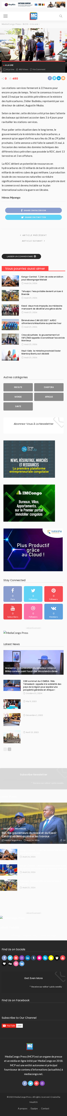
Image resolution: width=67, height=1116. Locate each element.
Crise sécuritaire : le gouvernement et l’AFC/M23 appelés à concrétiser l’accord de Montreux (43, 337)
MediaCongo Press (13, 840)
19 (64, 840)
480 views (23, 69)
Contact (45, 1108)
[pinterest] (53, 594)
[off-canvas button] (5, 16)
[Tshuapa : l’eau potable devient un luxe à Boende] (10, 295)
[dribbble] (33, 611)
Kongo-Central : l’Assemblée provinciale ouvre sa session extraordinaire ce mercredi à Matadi (43, 867)
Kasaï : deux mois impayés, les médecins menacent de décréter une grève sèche (41, 307)
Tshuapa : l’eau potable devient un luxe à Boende (42, 293)
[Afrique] (49, 397)
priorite (7, 829)
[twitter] (33, 594)
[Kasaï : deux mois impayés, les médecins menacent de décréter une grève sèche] (10, 310)
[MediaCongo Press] (33, 15)
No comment (39, 69)
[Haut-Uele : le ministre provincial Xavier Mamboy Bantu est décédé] (10, 355)
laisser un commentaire (20, 256)
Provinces (20, 829)
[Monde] (18, 397)
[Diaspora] (49, 387)
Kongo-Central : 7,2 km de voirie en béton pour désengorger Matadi (42, 278)
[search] (60, 16)
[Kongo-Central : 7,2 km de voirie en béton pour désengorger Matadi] (10, 281)
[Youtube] (12, 611)
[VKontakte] (53, 611)
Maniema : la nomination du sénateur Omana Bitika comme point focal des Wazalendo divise (31, 669)
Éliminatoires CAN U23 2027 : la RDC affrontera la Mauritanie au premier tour (41, 322)
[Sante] (18, 406)
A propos (22, 1108)
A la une (9, 65)
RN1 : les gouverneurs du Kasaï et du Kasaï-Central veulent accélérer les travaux (29, 834)
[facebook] (12, 594)
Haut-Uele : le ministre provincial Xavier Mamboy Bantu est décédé (40, 352)
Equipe (34, 1108)
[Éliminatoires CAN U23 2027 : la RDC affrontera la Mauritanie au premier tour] (10, 324)
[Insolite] (18, 387)
